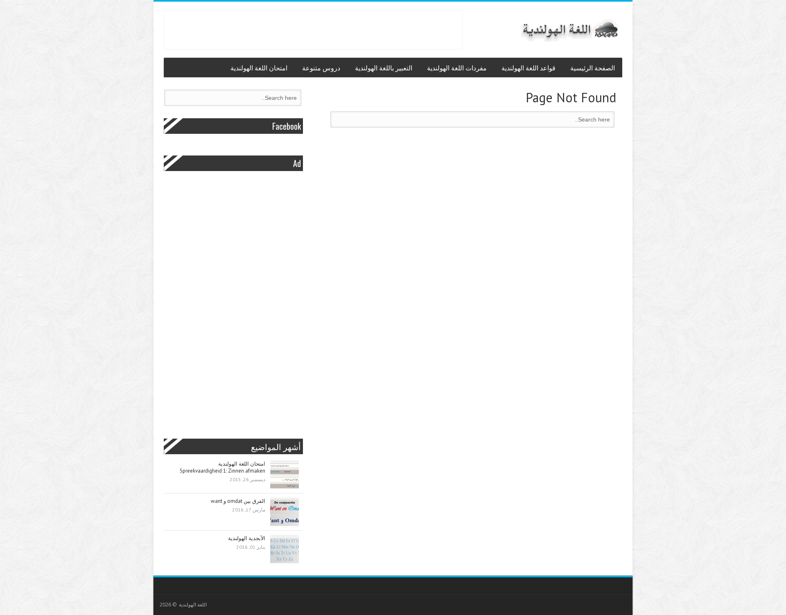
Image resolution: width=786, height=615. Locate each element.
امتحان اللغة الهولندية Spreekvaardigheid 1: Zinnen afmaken (222, 467)
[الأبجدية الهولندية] (284, 550)
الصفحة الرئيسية (592, 67)
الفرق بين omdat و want (238, 501)
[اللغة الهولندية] (569, 30)
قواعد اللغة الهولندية (528, 67)
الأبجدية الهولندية (246, 538)
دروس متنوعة (321, 67)
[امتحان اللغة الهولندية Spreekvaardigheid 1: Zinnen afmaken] (284, 475)
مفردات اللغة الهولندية (457, 67)
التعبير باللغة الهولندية (383, 67)
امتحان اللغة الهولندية (258, 67)
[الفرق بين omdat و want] (284, 512)
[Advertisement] (313, 28)
